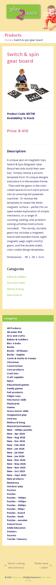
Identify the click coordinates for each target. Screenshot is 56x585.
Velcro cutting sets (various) (15, 566)
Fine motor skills (16, 282)
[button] (47, 16)
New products (14, 295)
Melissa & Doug (15, 288)
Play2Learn (16, 577)
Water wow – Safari (40, 566)
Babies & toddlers (16, 276)
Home (8, 40)
